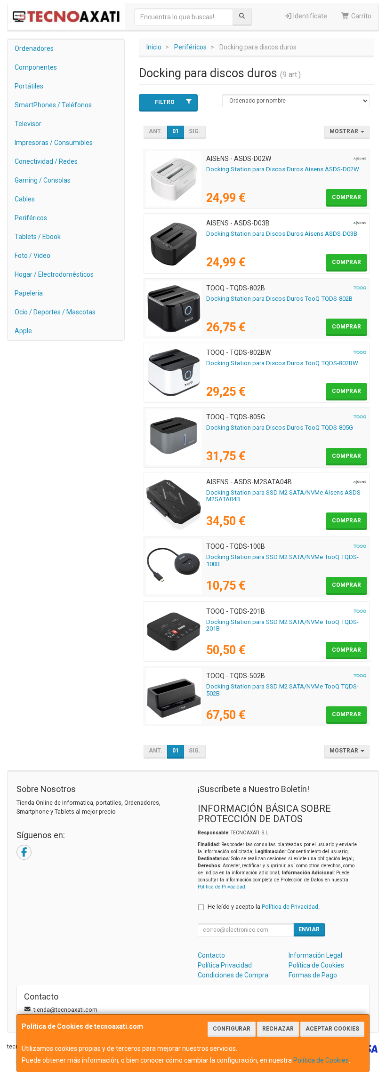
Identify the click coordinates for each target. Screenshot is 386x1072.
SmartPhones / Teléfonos (53, 105)
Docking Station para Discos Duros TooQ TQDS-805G (279, 427)
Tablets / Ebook (38, 236)
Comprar (346, 197)
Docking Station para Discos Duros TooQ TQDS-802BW (282, 363)
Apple (23, 331)
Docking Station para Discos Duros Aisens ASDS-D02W (282, 169)
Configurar (231, 1028)
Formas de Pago (313, 975)
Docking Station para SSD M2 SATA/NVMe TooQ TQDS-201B (282, 625)
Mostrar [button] (345, 131)
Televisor (28, 124)
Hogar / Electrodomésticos (54, 274)
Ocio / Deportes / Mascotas (55, 312)
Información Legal (315, 955)
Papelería (29, 293)
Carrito (360, 16)
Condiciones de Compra (233, 975)
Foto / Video (32, 255)
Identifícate (309, 16)
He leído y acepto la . (264, 906)
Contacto (211, 955)
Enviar (309, 929)
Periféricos (31, 218)
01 (175, 131)
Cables (25, 199)
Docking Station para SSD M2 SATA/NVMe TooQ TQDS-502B (282, 690)
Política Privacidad (225, 965)
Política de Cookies (321, 1060)
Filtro (165, 102)
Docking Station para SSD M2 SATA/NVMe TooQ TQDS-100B (282, 560)
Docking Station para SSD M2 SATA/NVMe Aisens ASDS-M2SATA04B (284, 496)
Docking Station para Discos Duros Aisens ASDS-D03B (281, 233)
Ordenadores (34, 48)
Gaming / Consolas (43, 180)
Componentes (36, 67)
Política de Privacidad (221, 886)
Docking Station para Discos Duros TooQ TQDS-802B (279, 298)
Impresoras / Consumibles (54, 142)
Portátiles (29, 86)
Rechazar (278, 1028)
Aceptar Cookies (332, 1028)
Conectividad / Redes (46, 161)
